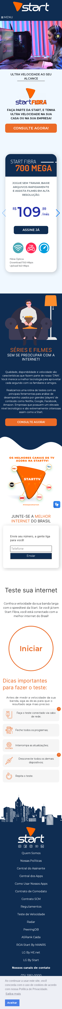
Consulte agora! (31, 128)
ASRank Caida (31, 937)
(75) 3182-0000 (31, 975)
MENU (8, 17)
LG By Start (31, 960)
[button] (58, 213)
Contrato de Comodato (31, 891)
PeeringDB (31, 929)
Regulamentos (31, 906)
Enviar (31, 555)
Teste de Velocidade (31, 914)
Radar (31, 922)
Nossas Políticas (31, 860)
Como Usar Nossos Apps (31, 883)
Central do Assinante (31, 868)
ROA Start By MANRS (31, 944)
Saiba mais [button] (13, 993)
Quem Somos (31, 853)
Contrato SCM (31, 899)
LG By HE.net (31, 952)
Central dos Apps (31, 876)
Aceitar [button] (12, 1002)
